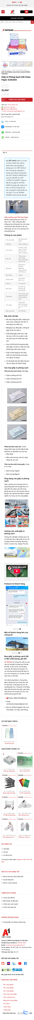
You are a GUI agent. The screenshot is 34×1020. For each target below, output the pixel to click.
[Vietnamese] (21, 2)
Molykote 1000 (21, 859)
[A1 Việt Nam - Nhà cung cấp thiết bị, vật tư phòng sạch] (12, 11)
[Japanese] (17, 2)
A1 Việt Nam (8, 662)
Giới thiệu (6, 849)
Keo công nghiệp (8, 991)
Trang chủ (5, 70)
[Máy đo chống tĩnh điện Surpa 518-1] (9, 760)
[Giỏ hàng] (26, 11)
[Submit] (32, 22)
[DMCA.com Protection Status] (6, 969)
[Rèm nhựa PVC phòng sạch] (24, 760)
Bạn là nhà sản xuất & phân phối (13, 876)
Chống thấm (7, 1010)
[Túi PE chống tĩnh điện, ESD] (24, 782)
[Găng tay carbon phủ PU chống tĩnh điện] (24, 826)
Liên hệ (5, 852)
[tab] (17, 153)
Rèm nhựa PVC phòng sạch (25, 771)
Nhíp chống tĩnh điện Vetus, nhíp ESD (9, 793)
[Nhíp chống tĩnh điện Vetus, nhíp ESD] (9, 782)
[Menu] (3, 11)
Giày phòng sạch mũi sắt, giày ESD (24, 815)
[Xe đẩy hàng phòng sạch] (9, 804)
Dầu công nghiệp (8, 988)
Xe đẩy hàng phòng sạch (9, 815)
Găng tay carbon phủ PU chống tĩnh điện (24, 837)
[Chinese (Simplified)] (13, 2)
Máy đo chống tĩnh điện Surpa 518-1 (9, 771)
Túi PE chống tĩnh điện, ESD (24, 793)
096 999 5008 (22, 943)
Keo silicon (6, 1003)
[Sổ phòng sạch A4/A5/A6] (9, 732)
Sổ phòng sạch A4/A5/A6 (9, 743)
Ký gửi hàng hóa (8, 879)
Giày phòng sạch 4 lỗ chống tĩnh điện (9, 837)
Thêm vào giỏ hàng (17, 99)
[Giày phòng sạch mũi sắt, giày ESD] (24, 804)
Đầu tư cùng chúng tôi (10, 883)
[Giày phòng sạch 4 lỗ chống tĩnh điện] (9, 826)
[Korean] (19, 2)
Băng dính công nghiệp (10, 1000)
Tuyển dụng (6, 1007)
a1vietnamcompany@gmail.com (15, 945)
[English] (15, 2)
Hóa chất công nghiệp (10, 994)
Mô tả (5, 152)
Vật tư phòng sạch (19, 70)
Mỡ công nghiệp (8, 984)
